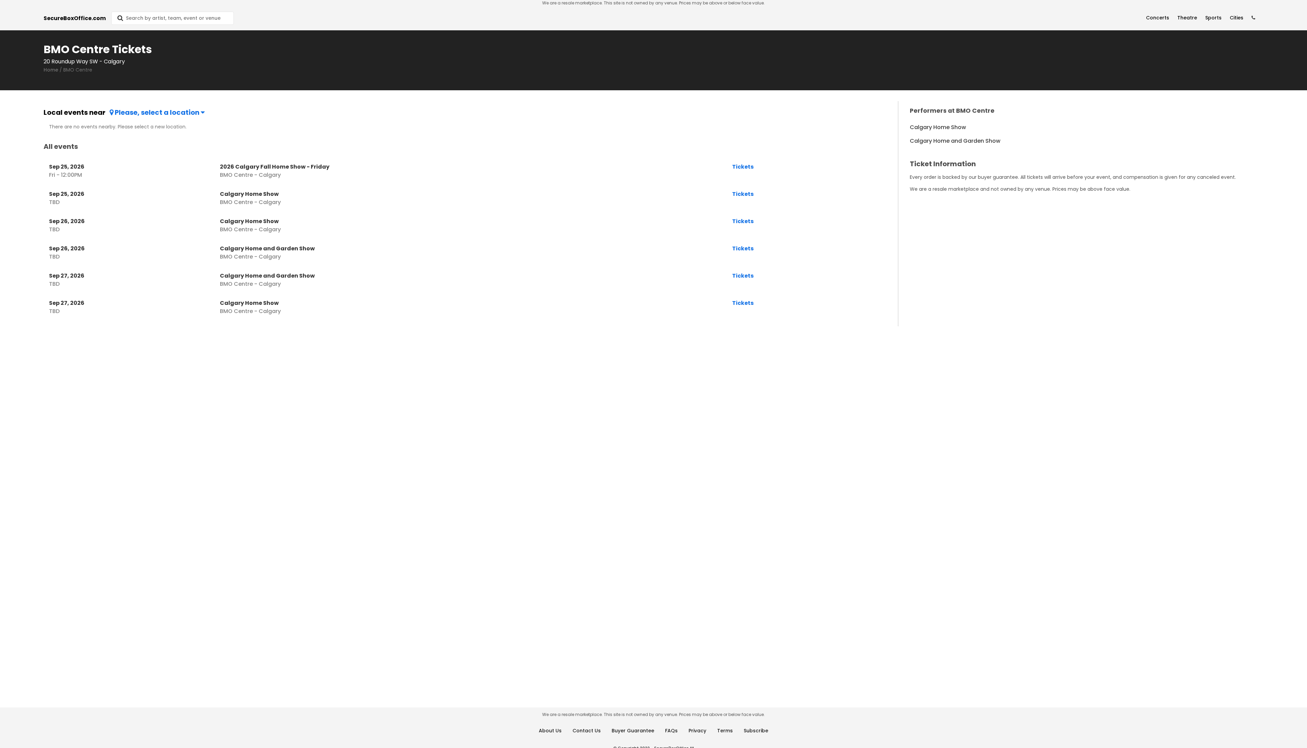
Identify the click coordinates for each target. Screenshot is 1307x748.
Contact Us (586, 730)
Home (51, 69)
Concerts (1157, 17)
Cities (1236, 17)
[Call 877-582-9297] (1253, 18)
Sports (1213, 17)
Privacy (697, 730)
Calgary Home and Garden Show (955, 141)
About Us (550, 730)
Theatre (1187, 17)
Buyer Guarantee (633, 730)
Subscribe (756, 730)
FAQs (671, 730)
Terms (725, 730)
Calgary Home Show (938, 127)
